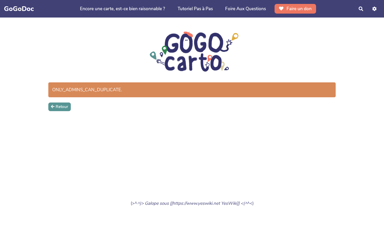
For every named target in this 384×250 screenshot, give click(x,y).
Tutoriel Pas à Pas (195, 9)
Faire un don (299, 9)
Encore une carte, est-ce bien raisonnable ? (122, 9)
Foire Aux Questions (245, 9)
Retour (62, 106)
